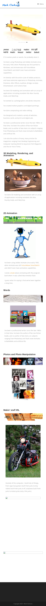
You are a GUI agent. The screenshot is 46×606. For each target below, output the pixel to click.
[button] (5, 27)
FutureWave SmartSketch (30, 265)
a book (12, 273)
